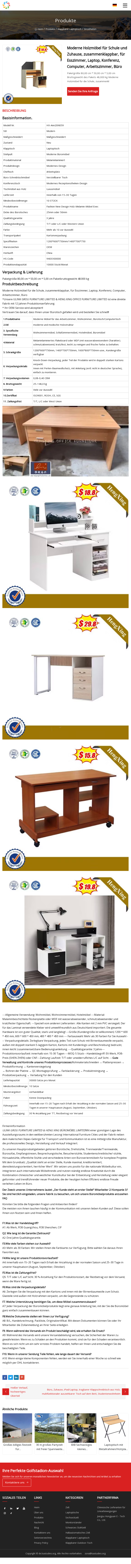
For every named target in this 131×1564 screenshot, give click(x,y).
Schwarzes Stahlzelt (76, 1527)
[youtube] (24, 1508)
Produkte (50, 29)
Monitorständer (74, 1522)
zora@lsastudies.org (95, 1553)
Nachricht (39, 1522)
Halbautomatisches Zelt (78, 1532)
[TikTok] (11, 1513)
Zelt (67, 1507)
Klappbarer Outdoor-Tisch (79, 1542)
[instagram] (4, 1513)
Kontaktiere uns (14, 1482)
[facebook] (4, 1508)
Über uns (38, 1512)
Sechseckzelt (72, 1517)
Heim (40, 29)
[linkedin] (11, 1508)
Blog (36, 1527)
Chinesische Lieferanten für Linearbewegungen (111, 1509)
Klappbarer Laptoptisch (69, 29)
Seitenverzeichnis (43, 1537)
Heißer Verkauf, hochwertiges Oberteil (19, 1391)
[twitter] (17, 1508)
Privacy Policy (41, 1542)
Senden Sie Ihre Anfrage (83, 91)
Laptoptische (72, 1512)
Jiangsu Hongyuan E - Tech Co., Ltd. (111, 1518)
